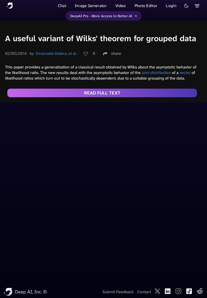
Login (171, 5)
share (116, 53)
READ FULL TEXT (102, 93)
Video (120, 5)
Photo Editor (146, 5)
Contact (144, 291)
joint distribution (156, 72)
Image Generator (91, 5)
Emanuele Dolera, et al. (56, 53)
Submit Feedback (118, 291)
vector (185, 72)
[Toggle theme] (186, 6)
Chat (62, 5)
